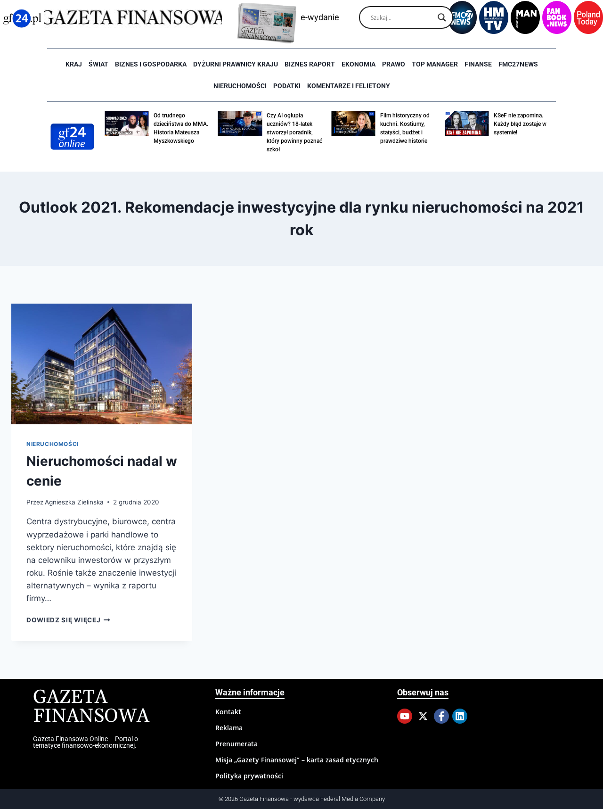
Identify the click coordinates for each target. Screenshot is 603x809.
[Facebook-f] (441, 716)
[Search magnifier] (441, 17)
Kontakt (228, 711)
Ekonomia (358, 64)
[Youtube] (404, 716)
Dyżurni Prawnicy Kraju (235, 64)
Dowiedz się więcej (68, 620)
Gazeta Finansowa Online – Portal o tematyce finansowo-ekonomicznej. (85, 742)
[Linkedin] (459, 716)
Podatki (287, 86)
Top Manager (435, 64)
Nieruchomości (240, 86)
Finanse (478, 64)
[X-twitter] (423, 716)
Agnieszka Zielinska (74, 502)
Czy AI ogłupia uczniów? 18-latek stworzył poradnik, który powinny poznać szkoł (294, 132)
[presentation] (101, 364)
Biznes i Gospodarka (151, 64)
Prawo (393, 64)
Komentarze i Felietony (348, 86)
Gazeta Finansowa (91, 706)
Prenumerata (236, 743)
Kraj (73, 64)
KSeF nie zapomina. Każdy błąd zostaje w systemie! (520, 124)
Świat (98, 64)
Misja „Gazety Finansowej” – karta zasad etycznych (296, 759)
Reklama (229, 727)
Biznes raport (310, 64)
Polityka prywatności (249, 775)
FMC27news (518, 64)
